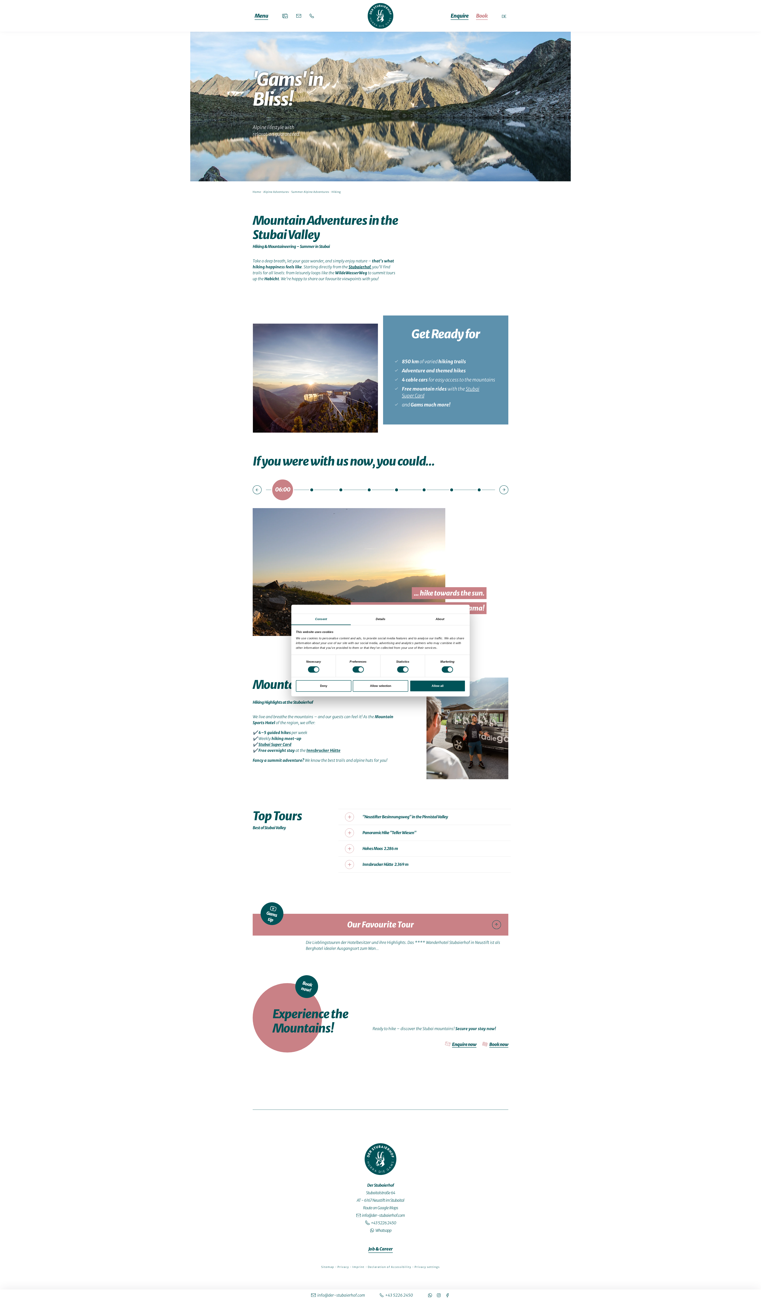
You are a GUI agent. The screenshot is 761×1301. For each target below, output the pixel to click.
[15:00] (396, 489)
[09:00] (341, 489)
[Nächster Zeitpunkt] (503, 489)
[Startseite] (380, 16)
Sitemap (328, 1267)
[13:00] (369, 489)
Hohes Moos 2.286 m (380, 848)
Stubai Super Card (274, 744)
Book (482, 15)
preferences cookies (380, 944)
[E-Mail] (298, 16)
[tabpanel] (380, 651)
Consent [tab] (321, 619)
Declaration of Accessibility (390, 1267)
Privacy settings (427, 1267)
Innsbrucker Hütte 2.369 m (385, 864)
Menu (261, 15)
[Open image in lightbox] (315, 378)
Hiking (336, 192)
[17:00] (424, 489)
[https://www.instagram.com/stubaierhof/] (438, 1295)
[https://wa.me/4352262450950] (430, 1295)
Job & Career (380, 1249)
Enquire (459, 15)
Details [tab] (380, 619)
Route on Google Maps (380, 1207)
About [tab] (440, 619)
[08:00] (311, 489)
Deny (323, 686)
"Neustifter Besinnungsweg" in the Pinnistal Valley (405, 816)
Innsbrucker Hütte (323, 750)
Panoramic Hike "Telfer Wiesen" (389, 832)
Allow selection (380, 686)
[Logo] (380, 1159)
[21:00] (479, 489)
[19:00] (452, 489)
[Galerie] (285, 16)
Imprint (358, 1267)
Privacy (343, 1267)
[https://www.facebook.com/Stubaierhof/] (447, 1295)
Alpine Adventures (276, 192)
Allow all (438, 686)
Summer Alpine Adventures (310, 192)
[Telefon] (312, 16)
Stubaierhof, (360, 266)
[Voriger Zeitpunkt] (257, 489)
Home (257, 192)
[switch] (358, 669)
